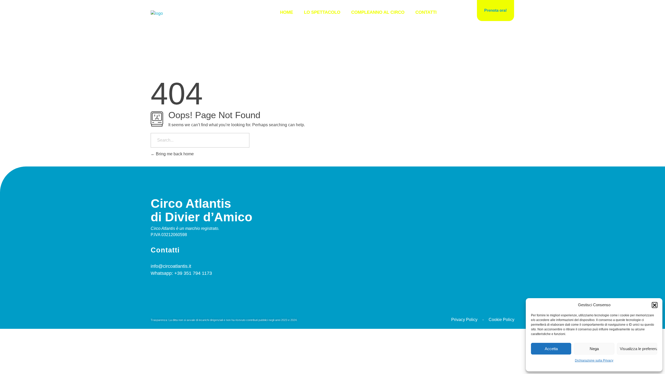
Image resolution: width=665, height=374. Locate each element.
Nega (594, 348)
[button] (654, 305)
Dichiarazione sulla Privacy (594, 360)
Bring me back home (174, 154)
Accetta (551, 348)
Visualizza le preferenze (638, 348)
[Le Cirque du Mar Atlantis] (157, 13)
